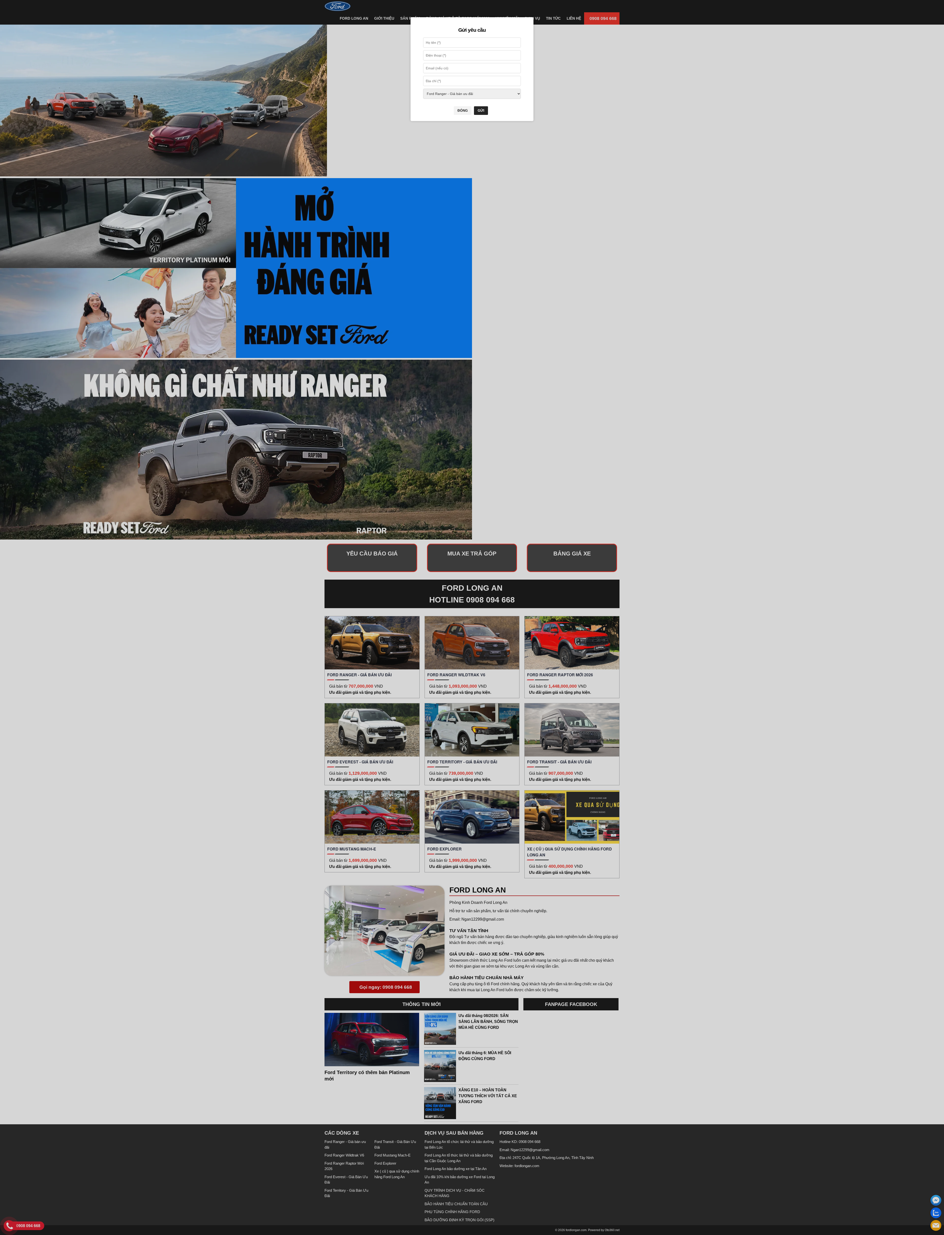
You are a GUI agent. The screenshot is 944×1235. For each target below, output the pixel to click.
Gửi (481, 110)
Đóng (462, 110)
